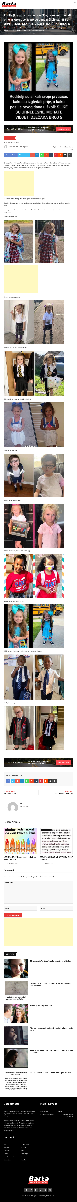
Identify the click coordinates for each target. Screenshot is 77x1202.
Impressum (44, 1111)
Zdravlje (23, 1160)
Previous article (10, 791)
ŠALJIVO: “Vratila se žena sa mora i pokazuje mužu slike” (50, 1073)
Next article (68, 791)
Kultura (6, 1147)
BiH (5, 1144)
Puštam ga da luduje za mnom (41, 1006)
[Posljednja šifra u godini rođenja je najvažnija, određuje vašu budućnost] (16, 991)
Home (7, 28)
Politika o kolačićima (47, 1114)
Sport (22, 1151)
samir (22, 803)
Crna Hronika (25, 1144)
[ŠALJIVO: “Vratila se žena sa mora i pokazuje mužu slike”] (16, 1080)
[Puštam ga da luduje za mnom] (16, 1013)
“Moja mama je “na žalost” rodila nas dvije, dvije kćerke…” (50, 961)
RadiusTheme (50, 1196)
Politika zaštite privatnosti (68, 1115)
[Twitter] (13, 781)
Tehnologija (24, 1154)
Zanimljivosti (15, 28)
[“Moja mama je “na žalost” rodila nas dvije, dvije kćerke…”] (16, 968)
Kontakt (59, 1111)
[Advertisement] (19, 183)
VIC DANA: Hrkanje (10, 793)
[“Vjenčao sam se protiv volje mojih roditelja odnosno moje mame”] (16, 1035)
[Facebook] (8, 781)
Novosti (23, 1147)
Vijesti (23, 1157)
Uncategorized (9, 1157)
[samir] (17, 147)
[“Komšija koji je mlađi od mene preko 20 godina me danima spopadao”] (16, 1058)
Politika (6, 1151)
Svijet (6, 1154)
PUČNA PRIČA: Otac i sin (64, 793)
